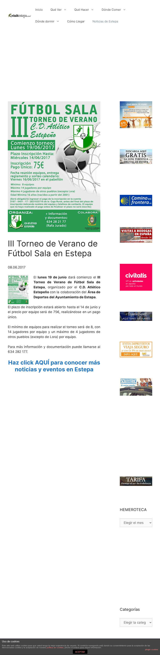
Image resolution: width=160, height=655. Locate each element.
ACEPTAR (80, 652)
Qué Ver (56, 9)
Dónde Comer (111, 9)
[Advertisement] (80, 60)
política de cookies (55, 647)
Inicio (39, 9)
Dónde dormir (44, 21)
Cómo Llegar (76, 21)
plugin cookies (151, 649)
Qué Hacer (81, 9)
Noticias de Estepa (105, 21)
